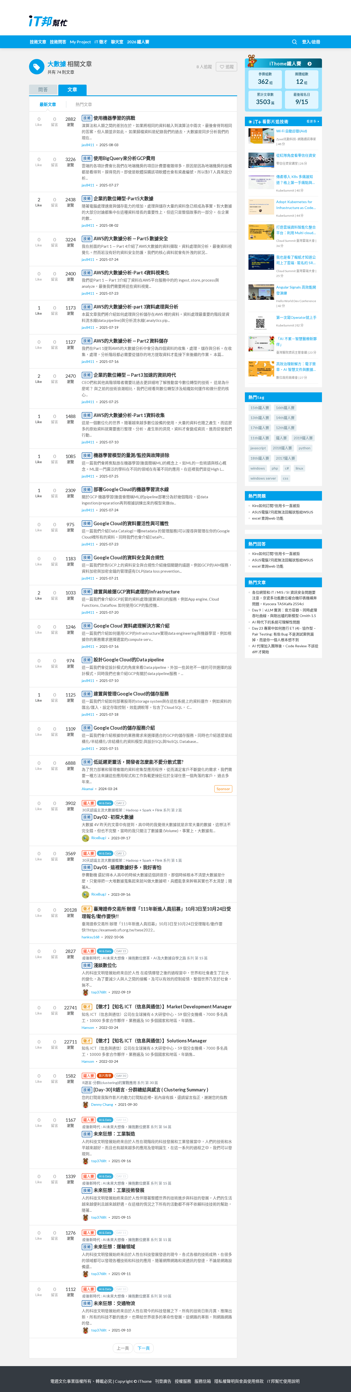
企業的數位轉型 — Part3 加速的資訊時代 (135, 375)
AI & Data (105, 803)
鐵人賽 (281, 438)
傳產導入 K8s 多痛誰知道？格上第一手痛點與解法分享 (296, 179)
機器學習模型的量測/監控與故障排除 (131, 455)
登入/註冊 (311, 41)
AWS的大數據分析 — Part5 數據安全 (131, 238)
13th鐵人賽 (260, 417)
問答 (43, 89)
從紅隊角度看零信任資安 (296, 155)
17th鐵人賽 (260, 427)
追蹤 (230, 66)
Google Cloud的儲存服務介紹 (124, 728)
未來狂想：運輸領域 (114, 1246)
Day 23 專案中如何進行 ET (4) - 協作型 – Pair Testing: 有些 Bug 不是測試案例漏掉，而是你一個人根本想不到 (284, 634)
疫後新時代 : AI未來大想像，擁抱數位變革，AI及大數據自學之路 (134, 958)
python (304, 448)
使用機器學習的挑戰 (114, 118)
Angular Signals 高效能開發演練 (296, 290)
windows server (263, 478)
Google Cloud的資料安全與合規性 (129, 557)
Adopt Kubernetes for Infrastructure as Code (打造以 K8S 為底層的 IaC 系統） (296, 205)
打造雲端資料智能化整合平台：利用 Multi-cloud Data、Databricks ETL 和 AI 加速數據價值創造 (296, 230)
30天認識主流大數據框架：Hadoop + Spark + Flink (122, 810)
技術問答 (58, 41)
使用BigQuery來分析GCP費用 (124, 158)
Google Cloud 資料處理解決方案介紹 (132, 626)
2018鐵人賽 (282, 448)
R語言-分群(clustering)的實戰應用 (109, 1082)
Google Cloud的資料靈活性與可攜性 (131, 523)
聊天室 (117, 41)
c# (287, 468)
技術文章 (38, 41)
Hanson (88, 1027)
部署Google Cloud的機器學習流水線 (131, 489)
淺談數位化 (105, 965)
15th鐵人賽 (260, 407)
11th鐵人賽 (260, 438)
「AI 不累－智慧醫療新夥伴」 (296, 341)
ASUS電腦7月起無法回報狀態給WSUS (282, 512)
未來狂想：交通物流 (114, 1303)
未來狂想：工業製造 (114, 1134)
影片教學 (105, 1076)
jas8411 (88, 145)
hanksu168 (91, 937)
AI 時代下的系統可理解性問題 (276, 622)
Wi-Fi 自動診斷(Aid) (291, 131)
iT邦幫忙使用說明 (283, 1381)
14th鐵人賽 (285, 417)
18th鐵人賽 (260, 458)
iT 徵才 (101, 41)
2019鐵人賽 (303, 438)
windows (258, 468)
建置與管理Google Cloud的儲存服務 (131, 694)
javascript (258, 448)
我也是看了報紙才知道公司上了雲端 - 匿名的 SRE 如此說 (296, 260)
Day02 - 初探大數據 (114, 817)
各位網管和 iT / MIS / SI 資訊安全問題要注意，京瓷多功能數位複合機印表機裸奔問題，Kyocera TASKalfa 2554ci (284, 598)
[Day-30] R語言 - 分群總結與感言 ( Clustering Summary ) (151, 1089)
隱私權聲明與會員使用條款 (239, 1381)
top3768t (98, 992)
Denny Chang (102, 1104)
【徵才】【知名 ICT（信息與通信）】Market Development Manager (163, 1006)
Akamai (88, 789)
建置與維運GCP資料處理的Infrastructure (137, 591)
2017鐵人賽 (285, 458)
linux (299, 468)
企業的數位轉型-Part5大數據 (123, 198)
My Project (80, 41)
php (275, 468)
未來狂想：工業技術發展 (119, 1190)
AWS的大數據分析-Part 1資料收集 (129, 415)
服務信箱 (203, 1381)
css (285, 478)
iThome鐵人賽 (286, 63)
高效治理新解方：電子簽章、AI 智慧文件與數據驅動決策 (296, 367)
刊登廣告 (163, 1381)
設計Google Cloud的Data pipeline (129, 659)
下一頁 (143, 1348)
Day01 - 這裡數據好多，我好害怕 (127, 867)
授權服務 (183, 1381)
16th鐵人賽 (285, 407)
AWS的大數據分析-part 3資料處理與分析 (136, 307)
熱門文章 (84, 104)
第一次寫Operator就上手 (296, 317)
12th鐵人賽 (285, 427)
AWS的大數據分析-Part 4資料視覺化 (131, 272)
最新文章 (48, 104)
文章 (72, 89)
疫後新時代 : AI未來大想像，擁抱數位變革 (116, 1127)
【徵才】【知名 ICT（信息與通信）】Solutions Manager (150, 1040)
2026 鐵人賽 (138, 41)
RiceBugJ (98, 838)
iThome (145, 1381)
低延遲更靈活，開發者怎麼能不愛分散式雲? (138, 762)
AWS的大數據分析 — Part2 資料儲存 (131, 341)
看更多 (312, 121)
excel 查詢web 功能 (267, 518)
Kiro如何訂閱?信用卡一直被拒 (276, 505)
